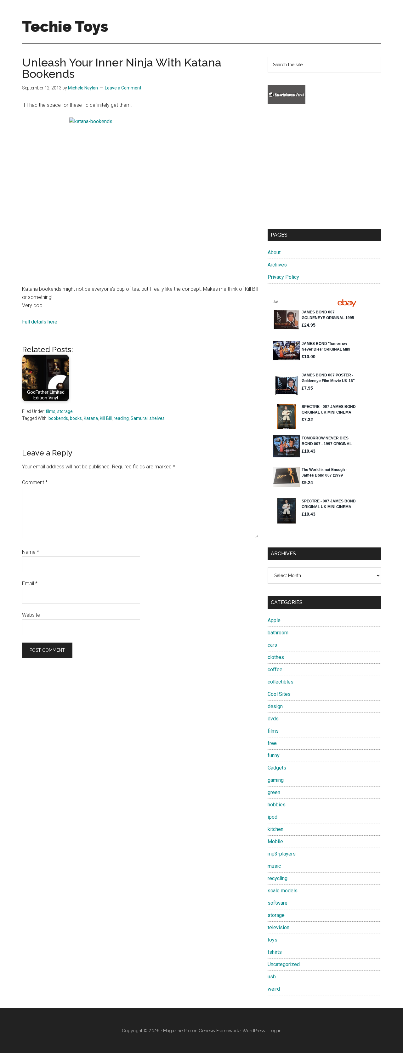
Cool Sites (279, 694)
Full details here (39, 322)
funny (274, 755)
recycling (277, 878)
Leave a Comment (123, 87)
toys (272, 940)
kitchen (275, 829)
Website (31, 615)
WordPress (253, 1030)
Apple (274, 620)
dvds (273, 719)
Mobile (275, 841)
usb (272, 977)
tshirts (275, 952)
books (76, 418)
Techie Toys (65, 26)
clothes (276, 657)
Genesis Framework (219, 1030)
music (274, 866)
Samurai (139, 418)
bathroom (278, 633)
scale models (283, 891)
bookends (58, 418)
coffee (275, 669)
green (274, 792)
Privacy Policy (283, 277)
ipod (272, 817)
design (275, 706)
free (272, 743)
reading (121, 418)
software (277, 903)
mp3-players (282, 854)
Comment (35, 482)
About (274, 252)
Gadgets (277, 768)
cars (272, 645)
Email (29, 584)
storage (65, 411)
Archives (277, 265)
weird (274, 989)
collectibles (280, 682)
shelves (157, 418)
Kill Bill (106, 418)
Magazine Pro (177, 1030)
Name (30, 552)
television (278, 927)
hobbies (277, 805)
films (50, 411)
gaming (276, 780)
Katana (91, 418)
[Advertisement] (324, 172)
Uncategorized (284, 964)
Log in (275, 1030)
